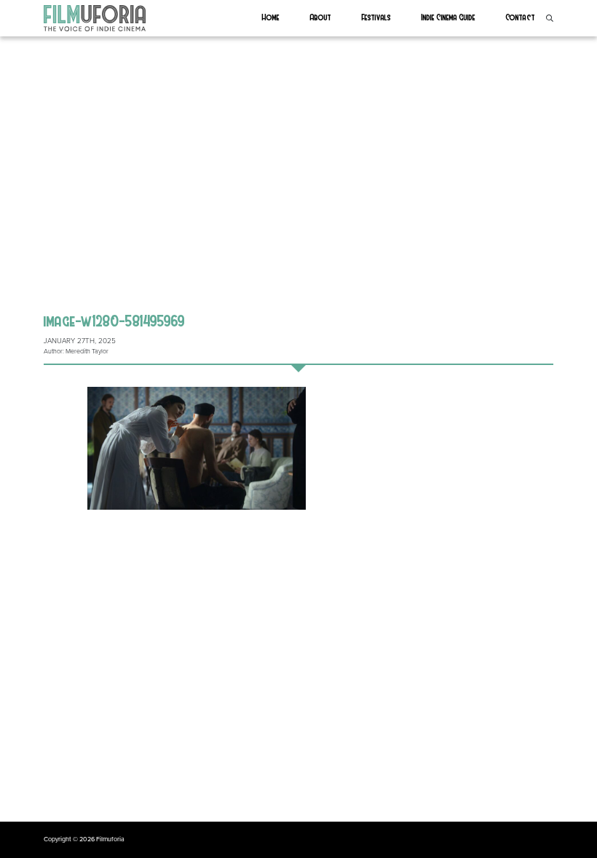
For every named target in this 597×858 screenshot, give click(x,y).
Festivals (376, 16)
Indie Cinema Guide (448, 16)
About (320, 16)
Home (271, 16)
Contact (520, 16)
